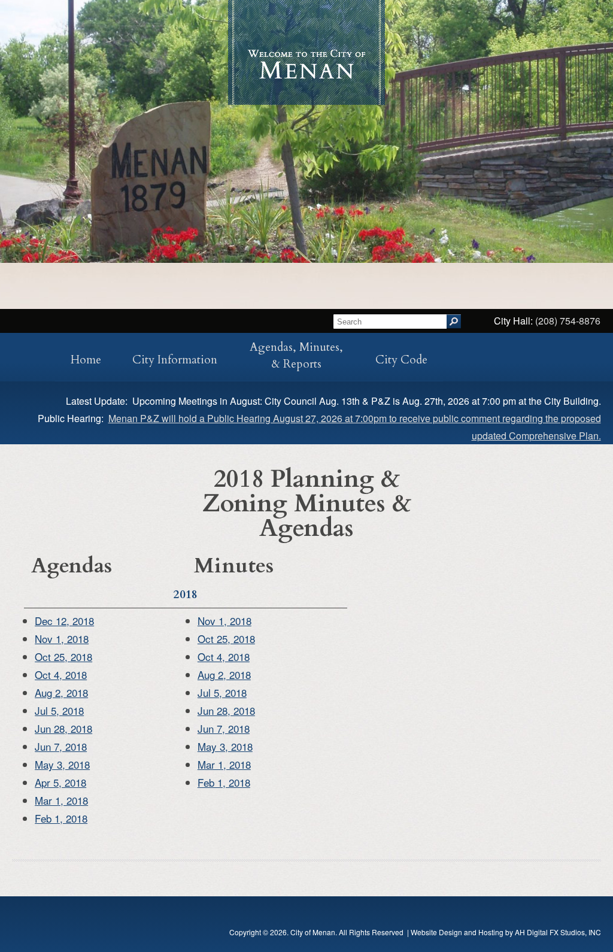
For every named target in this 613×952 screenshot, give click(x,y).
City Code (401, 360)
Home (86, 360)
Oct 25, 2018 (63, 656)
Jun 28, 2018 (63, 728)
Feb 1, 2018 (61, 818)
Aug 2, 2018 (61, 692)
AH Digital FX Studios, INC (558, 932)
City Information (174, 360)
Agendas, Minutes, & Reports (296, 355)
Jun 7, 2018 (61, 746)
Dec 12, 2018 (64, 620)
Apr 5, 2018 (60, 782)
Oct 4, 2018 (61, 674)
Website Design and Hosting (457, 932)
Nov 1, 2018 (62, 638)
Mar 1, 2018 (61, 800)
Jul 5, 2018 (59, 710)
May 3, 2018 (62, 764)
